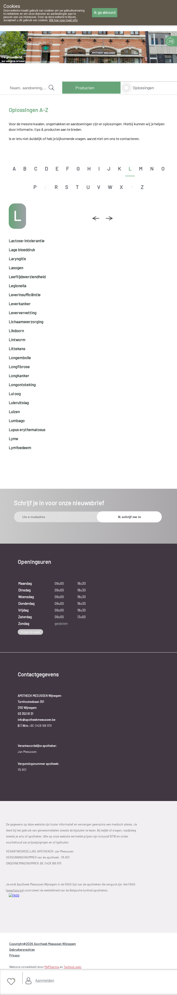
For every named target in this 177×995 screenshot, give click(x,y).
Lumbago (17, 420)
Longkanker (19, 375)
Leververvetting (22, 312)
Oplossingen (143, 87)
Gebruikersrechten (22, 949)
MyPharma (51, 967)
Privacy (14, 955)
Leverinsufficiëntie (25, 294)
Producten (84, 87)
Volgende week (30, 632)
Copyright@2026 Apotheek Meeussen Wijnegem (42, 944)
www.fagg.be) (15, 890)
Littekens (17, 348)
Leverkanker (20, 303)
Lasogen (16, 267)
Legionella (17, 285)
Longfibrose (19, 366)
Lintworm (17, 339)
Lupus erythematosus (27, 429)
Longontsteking (22, 384)
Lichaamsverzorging (26, 321)
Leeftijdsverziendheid (27, 276)
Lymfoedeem (20, 447)
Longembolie (20, 357)
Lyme (13, 438)
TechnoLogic (72, 967)
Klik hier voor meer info (63, 20)
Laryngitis (17, 258)
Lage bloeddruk (22, 249)
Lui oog (15, 393)
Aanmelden (44, 980)
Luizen (14, 411)
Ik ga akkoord (104, 12)
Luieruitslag (19, 402)
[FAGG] (32, 906)
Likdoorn (16, 330)
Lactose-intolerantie (26, 240)
